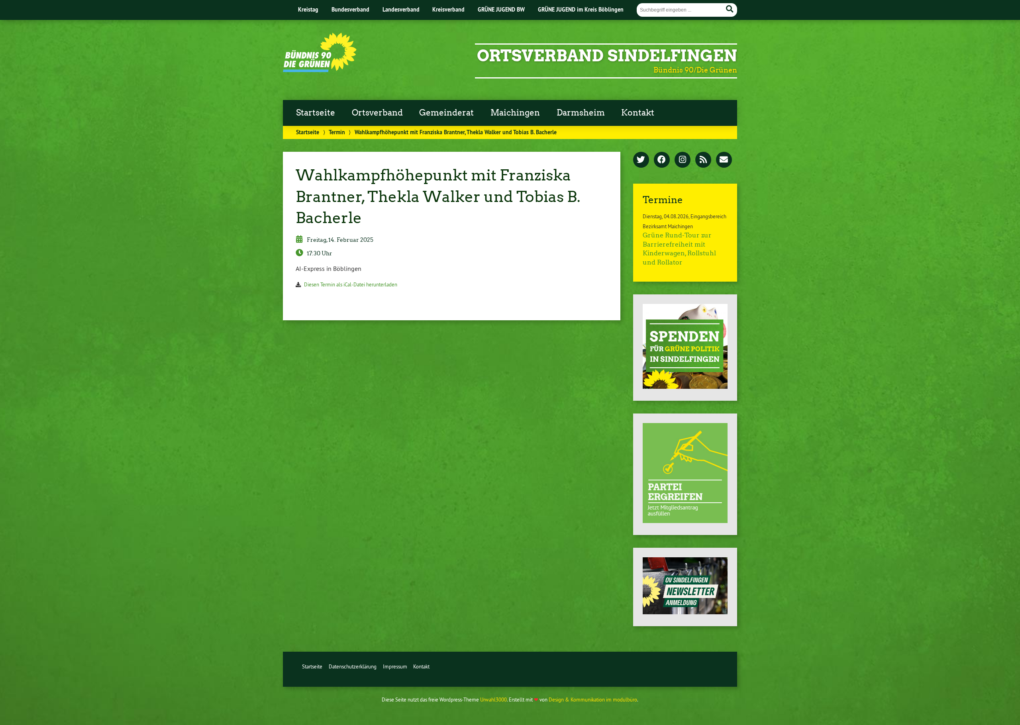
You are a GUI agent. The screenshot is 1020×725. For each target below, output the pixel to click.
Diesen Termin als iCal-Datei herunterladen (350, 284)
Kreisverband (448, 9)
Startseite (315, 113)
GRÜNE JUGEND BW (501, 9)
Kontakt (637, 113)
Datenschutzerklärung (353, 666)
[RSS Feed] (703, 160)
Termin (337, 132)
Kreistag (308, 9)
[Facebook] (662, 160)
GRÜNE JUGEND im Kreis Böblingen (581, 9)
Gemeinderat (446, 113)
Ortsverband (377, 113)
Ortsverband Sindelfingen (607, 55)
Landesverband (401, 9)
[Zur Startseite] (320, 70)
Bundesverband (350, 9)
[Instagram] (682, 160)
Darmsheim (581, 113)
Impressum (395, 666)
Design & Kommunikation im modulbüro (593, 699)
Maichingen (515, 113)
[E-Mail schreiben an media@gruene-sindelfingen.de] (724, 160)
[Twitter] (641, 160)
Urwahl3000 (493, 699)
